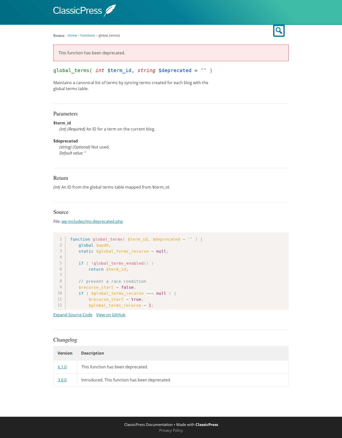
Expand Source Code (72, 315)
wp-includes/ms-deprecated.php (92, 221)
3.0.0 (62, 380)
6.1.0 (62, 367)
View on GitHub (110, 315)
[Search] (278, 31)
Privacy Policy (171, 430)
